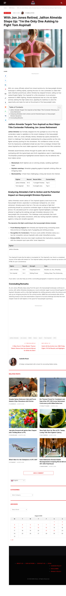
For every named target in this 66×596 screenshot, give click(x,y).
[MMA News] (33, 3)
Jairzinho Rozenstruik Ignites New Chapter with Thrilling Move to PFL (23, 431)
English (15, 480)
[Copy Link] (5, 98)
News (35, 338)
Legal (50, 563)
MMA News (7, 13)
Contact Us (41, 563)
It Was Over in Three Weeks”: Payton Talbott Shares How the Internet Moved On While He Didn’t (23, 348)
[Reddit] (5, 107)
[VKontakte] (5, 115)
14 (46, 527)
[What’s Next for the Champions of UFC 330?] (23, 447)
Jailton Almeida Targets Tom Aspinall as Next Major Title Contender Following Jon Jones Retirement (34, 111)
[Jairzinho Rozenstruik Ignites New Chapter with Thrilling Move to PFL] (23, 418)
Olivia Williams (13, 435)
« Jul (11, 539)
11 (22, 527)
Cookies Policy (56, 566)
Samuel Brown (44, 466)
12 (30, 527)
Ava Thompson (44, 435)
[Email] (5, 93)
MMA (30, 338)
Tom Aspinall (47, 338)
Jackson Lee (13, 403)
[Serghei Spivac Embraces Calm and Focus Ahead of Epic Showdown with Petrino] (23, 387)
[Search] (61, 3)
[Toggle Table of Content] (58, 107)
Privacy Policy (56, 571)
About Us (20, 563)
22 (54, 530)
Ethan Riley (13, 462)
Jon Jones (23, 338)
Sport (40, 338)
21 (46, 530)
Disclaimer (54, 568)
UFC (55, 338)
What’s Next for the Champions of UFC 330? (23, 459)
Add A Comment (38, 473)
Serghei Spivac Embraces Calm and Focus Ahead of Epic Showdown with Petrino (22, 400)
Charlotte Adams (45, 406)
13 (38, 527)
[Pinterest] (5, 89)
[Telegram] (5, 120)
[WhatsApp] (5, 111)
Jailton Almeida (14, 338)
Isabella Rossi (30, 13)
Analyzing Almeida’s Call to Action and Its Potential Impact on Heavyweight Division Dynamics (32, 115)
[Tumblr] (5, 102)
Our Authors (30, 563)
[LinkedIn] (5, 85)
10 (14, 527)
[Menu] (5, 3)
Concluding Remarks (16, 118)
